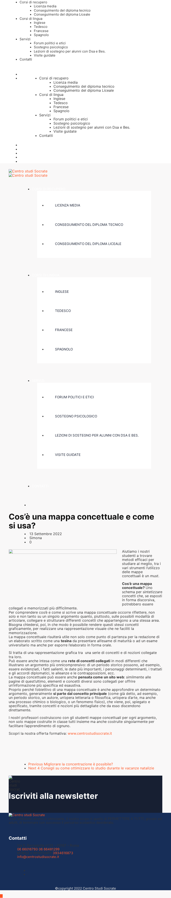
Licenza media (45, 6)
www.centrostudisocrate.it (90, 733)
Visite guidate (44, 55)
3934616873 (63, 853)
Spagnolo (41, 35)
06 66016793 (27, 849)
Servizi (25, 39)
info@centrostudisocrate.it (38, 857)
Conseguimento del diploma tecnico (62, 10)
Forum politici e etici (50, 43)
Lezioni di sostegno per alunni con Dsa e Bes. (70, 51)
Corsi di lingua (31, 18)
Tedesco (40, 26)
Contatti (26, 59)
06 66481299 (49, 849)
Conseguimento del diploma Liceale (62, 14)
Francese (41, 31)
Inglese (39, 22)
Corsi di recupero (33, 2)
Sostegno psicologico (51, 47)
